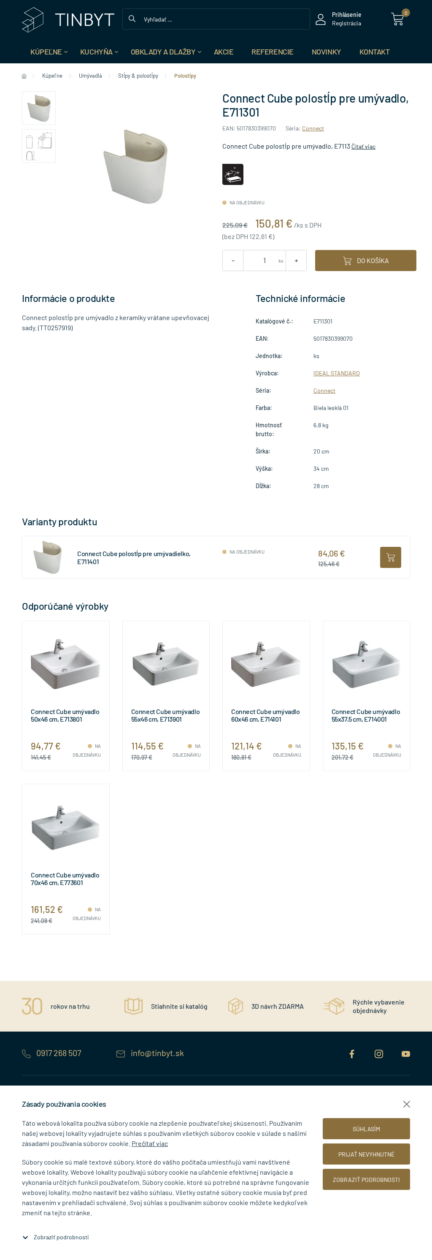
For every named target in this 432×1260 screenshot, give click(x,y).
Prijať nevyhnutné (366, 1154)
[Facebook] (353, 1053)
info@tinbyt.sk (156, 1053)
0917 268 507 (59, 1053)
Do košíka (372, 260)
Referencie (272, 51)
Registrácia (346, 23)
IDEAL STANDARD (336, 373)
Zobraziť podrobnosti (61, 1237)
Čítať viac (363, 146)
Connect (313, 128)
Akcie (224, 51)
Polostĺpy (185, 75)
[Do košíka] (390, 557)
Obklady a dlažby (163, 51)
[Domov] (24, 75)
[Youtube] (406, 1053)
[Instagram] (380, 1053)
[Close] (406, 1104)
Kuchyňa (96, 51)
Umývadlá (90, 75)
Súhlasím (366, 1128)
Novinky (326, 51)
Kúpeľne (46, 51)
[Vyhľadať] (132, 17)
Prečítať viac (150, 1143)
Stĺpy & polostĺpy (138, 75)
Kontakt (374, 51)
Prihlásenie (347, 14)
